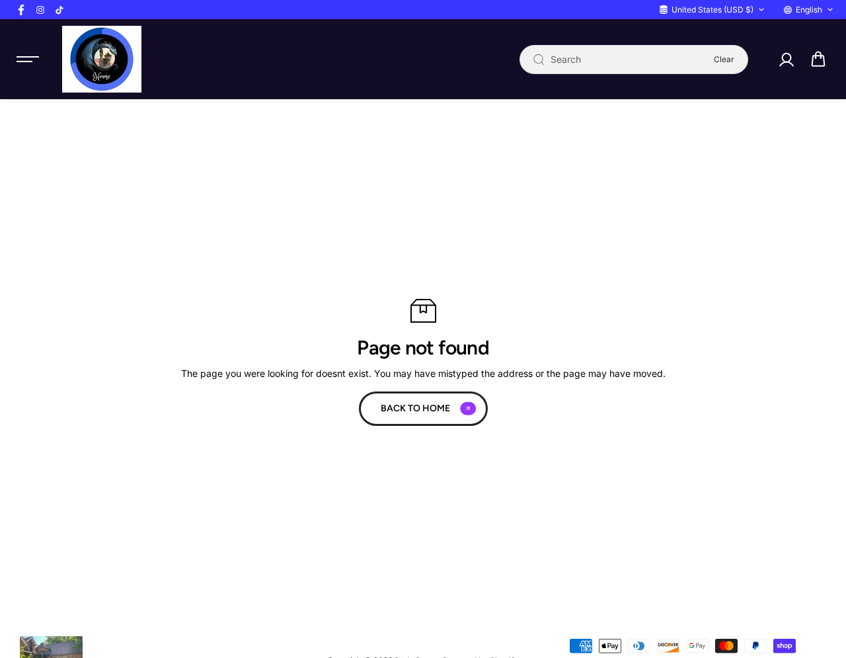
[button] (818, 59)
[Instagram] (40, 10)
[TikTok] (59, 10)
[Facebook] (21, 10)
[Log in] (785, 59)
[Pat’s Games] (101, 59)
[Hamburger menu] (27, 59)
